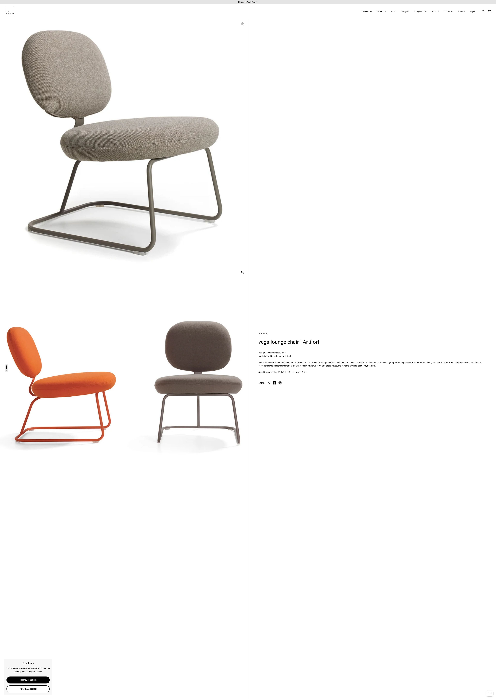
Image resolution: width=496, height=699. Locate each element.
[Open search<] (483, 11)
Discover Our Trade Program (248, 2)
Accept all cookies (28, 680)
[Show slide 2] (6, 370)
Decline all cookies (28, 689)
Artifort (264, 333)
